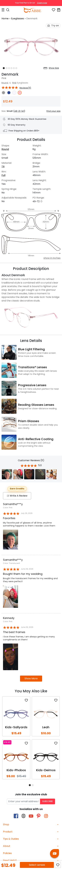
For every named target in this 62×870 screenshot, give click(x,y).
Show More (31, 678)
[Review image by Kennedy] (29, 474)
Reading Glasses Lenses (36, 405)
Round (5, 82)
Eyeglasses (17, 18)
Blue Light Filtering (31, 349)
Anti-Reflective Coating (35, 439)
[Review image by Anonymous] (7, 474)
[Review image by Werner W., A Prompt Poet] (51, 474)
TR (3, 166)
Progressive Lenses (32, 385)
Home (5, 18)
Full (3, 175)
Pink (14, 82)
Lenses (37, 865)
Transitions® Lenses (32, 367)
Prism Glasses (28, 421)
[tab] (31, 824)
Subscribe (47, 801)
